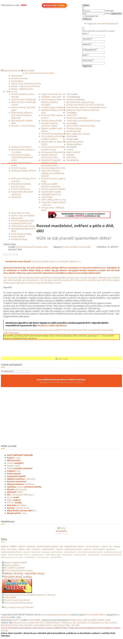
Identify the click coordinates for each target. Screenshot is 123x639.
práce (14, 471)
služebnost (87, 549)
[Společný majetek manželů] (14, 562)
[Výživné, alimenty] (23, 573)
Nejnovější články (55, 5)
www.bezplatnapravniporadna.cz (56, 614)
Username (109, 10)
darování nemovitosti (15, 554)
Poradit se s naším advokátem (51, 325)
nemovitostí (20, 484)
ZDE (99, 335)
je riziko (14, 457)
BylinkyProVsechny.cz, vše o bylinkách (17, 625)
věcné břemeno (48, 549)
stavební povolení (37, 554)
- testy (17, 513)
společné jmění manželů (47, 546)
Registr (14, 500)
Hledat (4, 371)
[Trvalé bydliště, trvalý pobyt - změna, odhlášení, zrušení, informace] (9, 597)
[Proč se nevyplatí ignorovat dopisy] (17, 602)
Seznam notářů (13, 465)
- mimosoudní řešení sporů (20, 494)
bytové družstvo (99, 549)
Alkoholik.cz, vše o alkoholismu (75, 622)
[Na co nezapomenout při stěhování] (18, 607)
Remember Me (91, 16)
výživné (21, 546)
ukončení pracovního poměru (111, 554)
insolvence (36, 549)
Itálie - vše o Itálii (73, 625)
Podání (19, 468)
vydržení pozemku (80, 554)
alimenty (31, 546)
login (108, 620)
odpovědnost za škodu (74, 546)
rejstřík (16, 476)
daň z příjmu (12, 549)
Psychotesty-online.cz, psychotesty (49, 625)
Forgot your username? (97, 23)
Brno (21, 510)
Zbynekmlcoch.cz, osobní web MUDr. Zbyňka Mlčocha (37, 622)
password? (113, 23)
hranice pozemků (43, 557)
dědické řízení (36, 552)
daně (28, 549)
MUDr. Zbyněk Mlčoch (95, 614)
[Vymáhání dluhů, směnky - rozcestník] (17, 576)
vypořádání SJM (55, 557)
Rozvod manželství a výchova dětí (76, 247)
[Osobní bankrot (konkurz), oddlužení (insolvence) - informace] (28, 594)
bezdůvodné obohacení (73, 549)
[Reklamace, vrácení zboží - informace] (17, 570)
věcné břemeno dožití (52, 554)
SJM (61, 546)
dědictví (5, 546)
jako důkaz (16, 505)
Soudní (13, 497)
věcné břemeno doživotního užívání (90, 552)
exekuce (104, 546)
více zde (4, 630)
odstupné (26, 552)
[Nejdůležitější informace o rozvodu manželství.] (79, 217)
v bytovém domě (18, 508)
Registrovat (87, 66)
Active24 (15, 620)
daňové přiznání (94, 554)
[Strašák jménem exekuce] (17, 592)
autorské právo (30, 557)
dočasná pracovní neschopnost (12, 557)
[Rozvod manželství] (10, 565)
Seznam (15, 463)
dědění (13, 546)
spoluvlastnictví (67, 554)
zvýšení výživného (70, 552)
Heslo (107, 13)
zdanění (22, 549)
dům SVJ (27, 554)
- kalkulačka (21, 479)
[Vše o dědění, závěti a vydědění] (13, 567)
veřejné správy (17, 489)
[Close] (83, 8)
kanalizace (45, 552)
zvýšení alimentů (56, 552)
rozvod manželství (92, 546)
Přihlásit (86, 5)
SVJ (110, 546)
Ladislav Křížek (34, 620)
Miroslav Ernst (75, 620)
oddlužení (59, 549)
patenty (24, 486)
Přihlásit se (87, 19)
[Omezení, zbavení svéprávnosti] (16, 600)
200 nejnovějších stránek (93, 620)
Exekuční (14, 502)
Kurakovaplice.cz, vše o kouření (103, 622)
